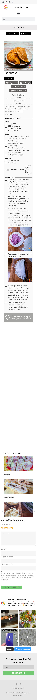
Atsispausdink (12, 83)
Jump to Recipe (13, 34)
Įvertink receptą (19, 86)
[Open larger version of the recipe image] (18, 56)
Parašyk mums (17, 319)
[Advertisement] (18, 346)
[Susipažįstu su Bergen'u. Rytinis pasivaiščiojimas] (27, 637)
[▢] (6, 124)
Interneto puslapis (6, 564)
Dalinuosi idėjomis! (19, 662)
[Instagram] (6, 2)
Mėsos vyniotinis (9, 497)
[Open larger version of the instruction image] (20, 250)
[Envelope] (12, 2)
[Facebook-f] (16, 684)
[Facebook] (3, 2)
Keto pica (7, 474)
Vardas (4, 549)
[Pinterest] (9, 2)
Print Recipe (26, 34)
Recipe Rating (5, 524)
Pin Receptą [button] (26, 83)
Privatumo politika (18, 688)
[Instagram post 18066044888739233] (27, 619)
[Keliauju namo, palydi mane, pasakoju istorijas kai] (9, 637)
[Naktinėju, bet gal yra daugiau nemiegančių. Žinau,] (9, 619)
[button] (18, 13)
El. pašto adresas (7, 557)
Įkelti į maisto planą (19, 90)
